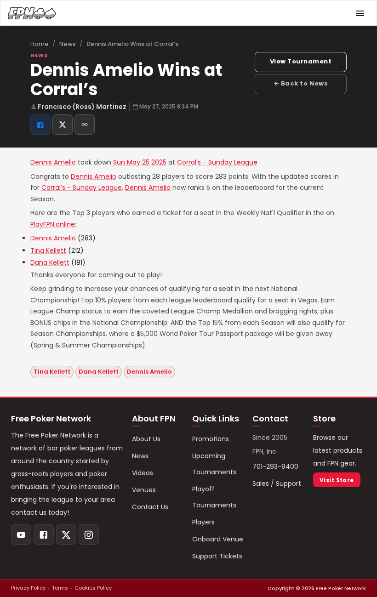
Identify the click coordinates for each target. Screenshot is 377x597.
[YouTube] (21, 534)
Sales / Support (276, 483)
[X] (66, 534)
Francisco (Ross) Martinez (82, 106)
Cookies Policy (93, 587)
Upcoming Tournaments (214, 464)
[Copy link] (84, 124)
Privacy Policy (28, 587)
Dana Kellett (49, 262)
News (67, 44)
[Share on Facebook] (40, 124)
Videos (142, 473)
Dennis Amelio (53, 162)
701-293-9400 (275, 466)
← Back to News (301, 83)
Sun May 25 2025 (139, 162)
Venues (144, 490)
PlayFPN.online (52, 224)
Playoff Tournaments (214, 497)
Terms (60, 587)
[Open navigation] (360, 13)
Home (39, 44)
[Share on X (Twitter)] (62, 124)
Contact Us (150, 507)
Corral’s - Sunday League (217, 162)
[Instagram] (89, 534)
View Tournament (301, 61)
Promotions (210, 438)
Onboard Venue (217, 539)
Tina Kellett (48, 250)
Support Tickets (217, 556)
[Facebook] (44, 534)
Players (203, 522)
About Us (146, 438)
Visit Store (337, 480)
